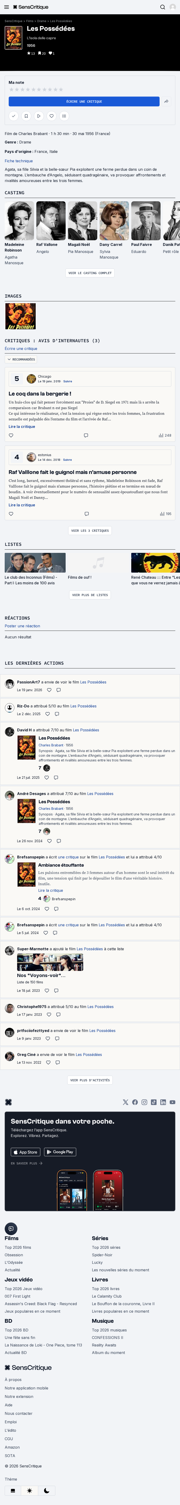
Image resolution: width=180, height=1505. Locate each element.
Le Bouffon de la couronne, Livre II (123, 1303)
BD (8, 1321)
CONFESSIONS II (107, 1337)
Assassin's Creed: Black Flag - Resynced (41, 1303)
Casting (14, 192)
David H (24, 730)
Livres (100, 1279)
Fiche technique (19, 161)
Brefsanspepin (31, 857)
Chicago (44, 376)
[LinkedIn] (163, 1104)
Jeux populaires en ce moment (32, 1311)
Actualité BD (16, 1352)
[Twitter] (125, 1104)
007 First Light (17, 1296)
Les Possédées (61, 21)
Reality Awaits (104, 1345)
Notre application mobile (26, 1388)
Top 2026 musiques (109, 1330)
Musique (103, 1321)
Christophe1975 (31, 1006)
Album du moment (108, 1352)
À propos (13, 1379)
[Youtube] (172, 1104)
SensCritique (13, 21)
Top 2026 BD (16, 1330)
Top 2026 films (18, 1247)
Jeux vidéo (19, 1279)
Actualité (12, 1270)
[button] (172, 7)
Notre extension (19, 1396)
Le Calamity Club (107, 1296)
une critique (68, 857)
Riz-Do (23, 706)
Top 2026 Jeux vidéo (23, 1288)
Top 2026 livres (106, 1288)
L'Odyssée (14, 1262)
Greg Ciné (26, 1054)
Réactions (17, 618)
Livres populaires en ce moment (120, 1311)
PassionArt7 (28, 682)
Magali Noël (79, 244)
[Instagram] (144, 1104)
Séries (100, 1238)
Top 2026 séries (106, 1247)
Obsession (14, 1255)
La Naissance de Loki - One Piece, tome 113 (43, 1345)
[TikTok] (154, 1104)
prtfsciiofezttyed (33, 1030)
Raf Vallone (46, 244)
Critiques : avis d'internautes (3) (52, 340)
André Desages (31, 793)
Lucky (97, 1262)
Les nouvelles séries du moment (120, 1270)
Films (30, 21)
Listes (13, 544)
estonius (45, 455)
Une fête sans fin (20, 1337)
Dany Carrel (111, 244)
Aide (8, 1405)
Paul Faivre (141, 244)
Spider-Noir (102, 1255)
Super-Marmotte (33, 948)
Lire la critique (22, 426)
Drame (41, 21)
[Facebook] (135, 1104)
